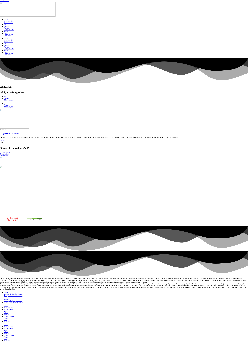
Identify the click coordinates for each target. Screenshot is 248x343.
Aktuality (7, 98)
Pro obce (6, 28)
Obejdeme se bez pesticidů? (11, 134)
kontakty (6, 292)
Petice (6, 31)
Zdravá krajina (8, 100)
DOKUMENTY (9, 30)
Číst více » (3, 140)
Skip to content (4, 1)
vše (5, 96)
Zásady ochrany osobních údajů (13, 296)
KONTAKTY (8, 35)
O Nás (6, 19)
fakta (5, 24)
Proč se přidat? (8, 23)
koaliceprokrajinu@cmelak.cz (13, 294)
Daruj (5, 33)
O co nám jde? (8, 21)
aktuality (6, 26)
